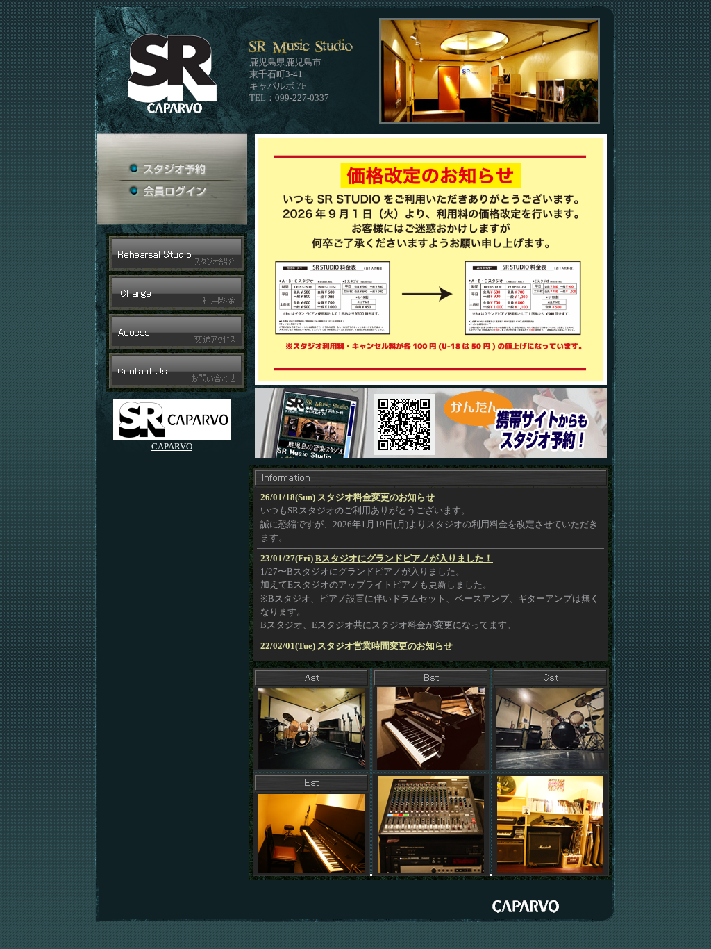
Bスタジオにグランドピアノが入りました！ (404, 558)
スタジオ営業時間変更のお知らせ (385, 646)
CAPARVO (171, 447)
